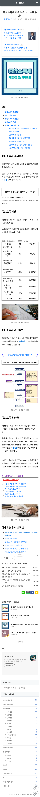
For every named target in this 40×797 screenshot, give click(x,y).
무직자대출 (21, 732)
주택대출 (21, 738)
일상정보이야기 (9, 19)
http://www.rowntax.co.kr (11, 44)
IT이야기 (20, 777)
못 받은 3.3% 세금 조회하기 (14, 496)
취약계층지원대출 (21, 735)
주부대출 (21, 729)
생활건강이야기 (20, 704)
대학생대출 (21, 726)
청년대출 (21, 723)
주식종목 (21, 758)
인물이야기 (20, 786)
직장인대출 (21, 715)
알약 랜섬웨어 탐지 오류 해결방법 (12, 586)
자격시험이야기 (20, 782)
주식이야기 (20, 752)
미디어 (20, 769)
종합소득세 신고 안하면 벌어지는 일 (13, 567)
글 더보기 (20, 642)
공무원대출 (21, 720)
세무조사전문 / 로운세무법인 (15, 48)
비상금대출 (21, 712)
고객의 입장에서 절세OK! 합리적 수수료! (18, 50)
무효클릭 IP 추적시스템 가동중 (14, 688)
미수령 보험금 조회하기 (12, 489)
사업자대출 (21, 718)
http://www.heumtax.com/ (12, 29)
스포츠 (20, 765)
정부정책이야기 (20, 700)
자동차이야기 (20, 773)
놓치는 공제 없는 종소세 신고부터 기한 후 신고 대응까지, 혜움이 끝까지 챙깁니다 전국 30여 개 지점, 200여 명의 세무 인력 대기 (14, 37)
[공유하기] (12, 558)
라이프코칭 (20, 3)
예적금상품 (21, 743)
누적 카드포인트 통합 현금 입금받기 (16, 486)
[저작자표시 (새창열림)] (37, 555)
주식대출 (21, 761)
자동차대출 (21, 740)
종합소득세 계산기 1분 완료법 (11, 571)
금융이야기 (20, 708)
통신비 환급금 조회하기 (12, 494)
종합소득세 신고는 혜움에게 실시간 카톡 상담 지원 (13, 33)
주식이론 (21, 755)
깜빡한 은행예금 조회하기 (13, 491)
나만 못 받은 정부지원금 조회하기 (16, 484)
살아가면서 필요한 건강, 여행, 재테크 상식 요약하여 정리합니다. (15, 660)
